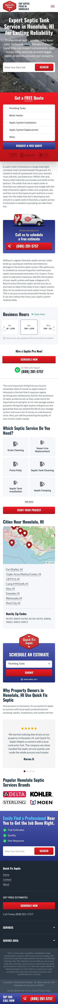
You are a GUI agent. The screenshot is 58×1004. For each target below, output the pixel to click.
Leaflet (51, 562)
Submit (29, 672)
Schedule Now (29, 359)
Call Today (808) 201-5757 (18, 914)
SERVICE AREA (10, 940)
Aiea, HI (10, 588)
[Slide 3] (30, 771)
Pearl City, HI (13, 603)
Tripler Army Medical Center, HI (23, 574)
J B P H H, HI (13, 579)
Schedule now (29, 906)
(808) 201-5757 (41, 998)
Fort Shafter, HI (14, 569)
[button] (29, 545)
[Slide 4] (33, 771)
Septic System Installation (22, 123)
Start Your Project (29, 510)
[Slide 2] (27, 771)
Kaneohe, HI (12, 593)
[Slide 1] (24, 771)
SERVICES (8, 927)
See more (29, 501)
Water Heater (16, 115)
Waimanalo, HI (14, 598)
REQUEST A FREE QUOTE (29, 146)
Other (12, 137)
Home (6, 875)
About (6, 884)
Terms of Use (31, 990)
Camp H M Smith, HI (17, 583)
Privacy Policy (44, 990)
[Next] (54, 327)
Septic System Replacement (23, 130)
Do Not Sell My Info (15, 990)
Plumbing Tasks (17, 108)
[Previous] (4, 327)
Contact (7, 879)
